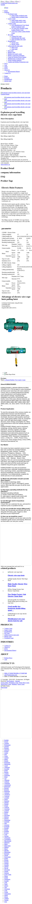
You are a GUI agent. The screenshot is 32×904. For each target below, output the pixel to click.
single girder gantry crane (18, 20)
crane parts (14, 49)
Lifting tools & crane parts (15, 46)
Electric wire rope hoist (16, 575)
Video (6, 66)
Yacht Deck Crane (6, 684)
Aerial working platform (14, 60)
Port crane (11, 50)
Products (6, 12)
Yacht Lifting (4, 682)
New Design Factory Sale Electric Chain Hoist (17, 595)
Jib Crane (10, 34)
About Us (7, 70)
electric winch (15, 44)
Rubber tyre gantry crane (15, 54)
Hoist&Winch (12, 41)
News (6, 63)
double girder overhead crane (19, 17)
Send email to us (5, 164)
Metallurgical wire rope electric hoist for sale (16, 620)
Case (5, 65)
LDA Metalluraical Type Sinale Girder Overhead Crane (20, 25)
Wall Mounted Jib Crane (18, 38)
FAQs (6, 68)
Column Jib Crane (16, 36)
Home (6, 10)
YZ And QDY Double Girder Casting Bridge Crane (19, 29)
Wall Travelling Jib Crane (18, 39)
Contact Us (7, 73)
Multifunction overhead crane (16, 58)
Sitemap (17, 681)
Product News (8, 658)
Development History (14, 71)
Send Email (4, 687)
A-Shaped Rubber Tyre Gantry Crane (14, 380)
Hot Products (10, 681)
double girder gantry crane (18, 22)
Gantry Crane (11, 18)
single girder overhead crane (19, 15)
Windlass (14, 684)
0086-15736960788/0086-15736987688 (15, 673)
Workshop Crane (13, 682)
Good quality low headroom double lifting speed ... (16, 608)
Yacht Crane (20, 684)
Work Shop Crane (24, 682)
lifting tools (14, 47)
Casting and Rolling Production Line (18, 62)
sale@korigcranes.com (10, 675)
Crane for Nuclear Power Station (17, 57)
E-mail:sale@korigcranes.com (9, 3)
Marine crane (11, 52)
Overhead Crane (12, 14)
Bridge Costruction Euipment (16, 55)
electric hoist (14, 42)
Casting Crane (12, 23)
